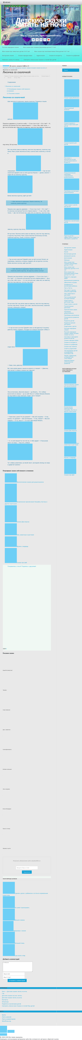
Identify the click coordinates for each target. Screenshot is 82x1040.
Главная (5, 68)
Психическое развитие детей (71, 317)
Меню (7, 2)
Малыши (67, 260)
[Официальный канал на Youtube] (48, 39)
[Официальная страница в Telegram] (44, 39)
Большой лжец (19, 943)
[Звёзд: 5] (8, 65)
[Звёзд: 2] (4, 65)
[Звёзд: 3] (6, 65)
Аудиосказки (41, 55)
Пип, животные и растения (25, 535)
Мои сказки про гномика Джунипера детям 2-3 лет (39, 47)
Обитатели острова (70, 282)
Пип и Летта (68, 288)
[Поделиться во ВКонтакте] (15, 598)
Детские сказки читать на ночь (12, 997)
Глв (3, 993)
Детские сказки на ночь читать (12, 995)
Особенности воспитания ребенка (70, 285)
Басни (66, 252)
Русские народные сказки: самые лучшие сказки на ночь (27, 68)
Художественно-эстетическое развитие (69, 362)
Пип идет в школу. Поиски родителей (70, 290)
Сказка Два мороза (23, 522)
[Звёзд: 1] (3, 65)
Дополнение (68, 258)
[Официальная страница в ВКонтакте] (41, 39)
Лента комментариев (8, 1019)
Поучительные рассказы (68, 306)
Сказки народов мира (25, 55)
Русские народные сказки (10, 47)
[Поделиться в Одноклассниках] (15, 614)
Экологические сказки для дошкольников (30, 482)
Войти (4, 1015)
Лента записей (6, 1017)
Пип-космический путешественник (70, 297)
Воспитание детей (70, 254)
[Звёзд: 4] (7, 65)
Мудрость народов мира (70, 277)
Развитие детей (69, 321)
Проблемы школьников (71, 315)
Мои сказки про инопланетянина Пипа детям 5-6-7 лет (52, 51)
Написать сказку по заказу (10, 59)
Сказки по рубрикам (72, 55)
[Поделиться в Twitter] (15, 647)
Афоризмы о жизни (20, 931)
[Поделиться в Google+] (15, 630)
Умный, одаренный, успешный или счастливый (70, 357)
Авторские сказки (8, 55)
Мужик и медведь (22, 546)
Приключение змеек (70, 309)
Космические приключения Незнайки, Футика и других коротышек (70, 409)
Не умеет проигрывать (22, 907)
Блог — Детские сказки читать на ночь (14, 991)
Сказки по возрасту (55, 55)
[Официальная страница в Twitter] (33, 39)
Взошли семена (20, 920)
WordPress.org (6, 1021)
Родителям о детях (70, 326)
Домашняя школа (69, 256)
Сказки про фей (22, 562)
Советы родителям (70, 348)
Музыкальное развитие (71, 280)
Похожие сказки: (13, 93)
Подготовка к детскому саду (69, 301)
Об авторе (5, 1002)
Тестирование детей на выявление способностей (70, 352)
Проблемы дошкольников (69, 312)
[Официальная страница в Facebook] (37, 39)
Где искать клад (20, 955)
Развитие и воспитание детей (11, 1004)
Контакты (5, 1000)
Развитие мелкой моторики (69, 323)
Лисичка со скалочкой (12, 86)
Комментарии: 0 (46, 76)
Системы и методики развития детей (71, 337)
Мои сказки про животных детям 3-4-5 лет (16, 51)
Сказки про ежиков (70, 346)
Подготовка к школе (70, 304)
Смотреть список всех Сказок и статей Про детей (40, 59)
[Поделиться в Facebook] (15, 582)
